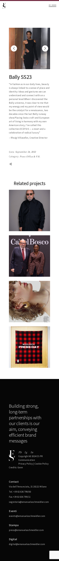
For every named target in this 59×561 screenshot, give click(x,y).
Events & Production (22, 264)
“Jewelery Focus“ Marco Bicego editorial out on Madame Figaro (26, 318)
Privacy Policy (25, 463)
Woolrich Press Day (23, 367)
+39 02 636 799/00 (22, 491)
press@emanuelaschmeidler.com (26, 530)
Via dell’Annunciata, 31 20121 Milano (28, 486)
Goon (20, 467)
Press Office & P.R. (30, 156)
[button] (45, 48)
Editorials (17, 310)
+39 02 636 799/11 (22, 496)
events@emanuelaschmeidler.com (27, 516)
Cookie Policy (42, 463)
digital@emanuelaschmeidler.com (27, 544)
